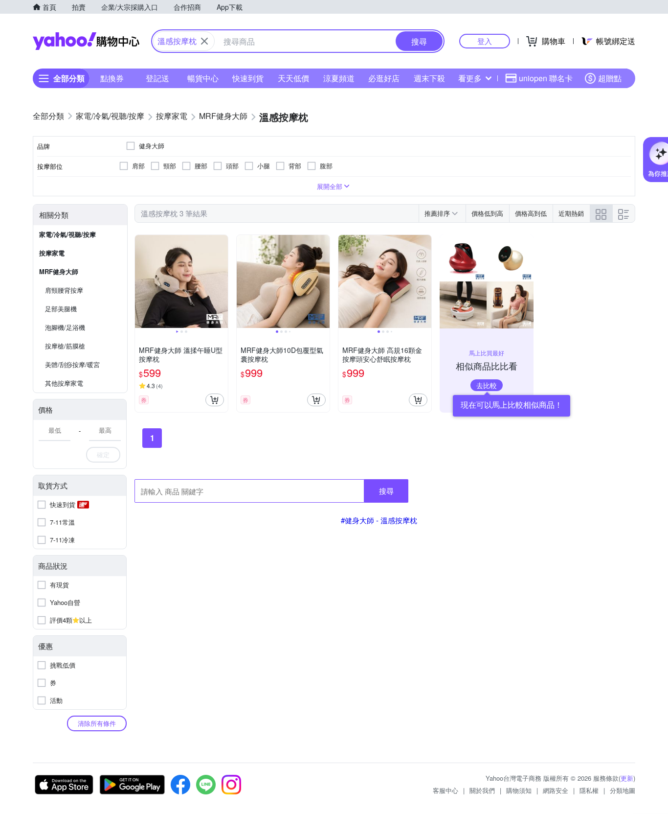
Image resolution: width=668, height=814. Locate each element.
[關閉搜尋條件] (204, 41)
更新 (627, 778)
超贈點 (610, 78)
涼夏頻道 (339, 78)
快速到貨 (248, 78)
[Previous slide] (141, 281)
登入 (484, 41)
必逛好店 (384, 78)
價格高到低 (531, 213)
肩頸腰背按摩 (64, 290)
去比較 (486, 385)
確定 (103, 454)
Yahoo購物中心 (86, 41)
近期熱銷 (571, 213)
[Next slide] (221, 281)
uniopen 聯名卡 (546, 78)
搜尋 (386, 491)
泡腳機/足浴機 (65, 327)
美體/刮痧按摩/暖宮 (72, 364)
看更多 (470, 78)
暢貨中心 (203, 78)
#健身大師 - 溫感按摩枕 (379, 520)
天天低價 (293, 78)
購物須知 (519, 790)
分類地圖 (622, 790)
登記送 (157, 78)
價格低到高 (487, 213)
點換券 (112, 78)
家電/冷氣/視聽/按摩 (67, 234)
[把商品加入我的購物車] (214, 400)
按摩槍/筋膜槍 (65, 345)
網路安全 (555, 790)
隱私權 (589, 790)
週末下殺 (429, 78)
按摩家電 (52, 252)
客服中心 (445, 790)
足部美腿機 (61, 308)
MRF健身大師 (58, 271)
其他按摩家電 (64, 383)
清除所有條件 (97, 723)
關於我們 (482, 790)
